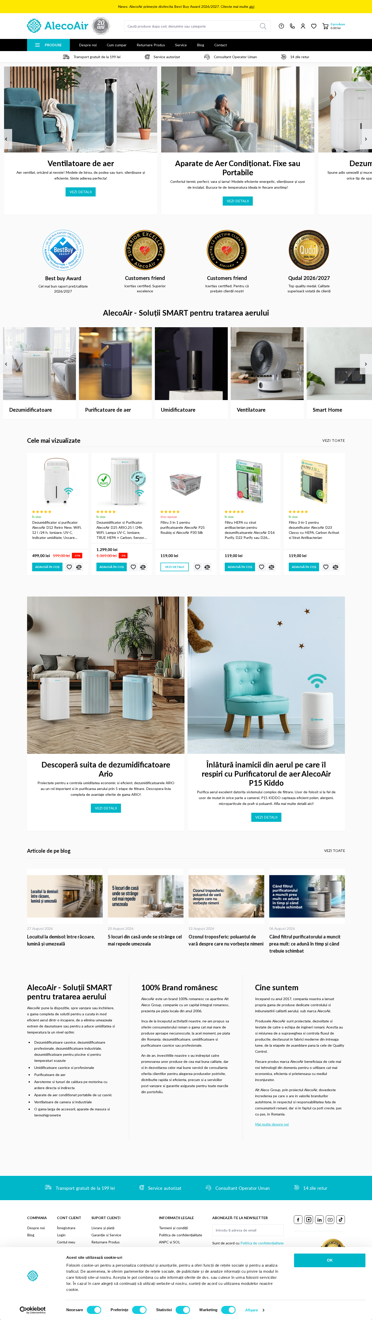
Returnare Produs (151, 45)
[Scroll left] (6, 139)
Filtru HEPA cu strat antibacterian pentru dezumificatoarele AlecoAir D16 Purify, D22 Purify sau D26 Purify (250, 530)
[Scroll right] (366, 139)
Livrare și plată (102, 1228)
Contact (220, 45)
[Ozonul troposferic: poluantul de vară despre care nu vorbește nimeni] (226, 896)
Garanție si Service (106, 1235)
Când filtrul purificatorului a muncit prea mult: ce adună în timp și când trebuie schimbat (305, 944)
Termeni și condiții (173, 1228)
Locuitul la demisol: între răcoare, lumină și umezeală (61, 940)
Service (181, 45)
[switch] (139, 1310)
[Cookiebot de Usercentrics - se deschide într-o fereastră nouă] (33, 1310)
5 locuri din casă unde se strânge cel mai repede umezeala (145, 940)
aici (251, 6)
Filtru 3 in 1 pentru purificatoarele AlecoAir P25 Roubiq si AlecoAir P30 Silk (182, 527)
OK (330, 1260)
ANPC (164, 1242)
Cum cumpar (117, 45)
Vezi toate (333, 440)
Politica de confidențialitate (180, 1235)
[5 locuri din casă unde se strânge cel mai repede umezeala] (145, 896)
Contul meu (66, 1242)
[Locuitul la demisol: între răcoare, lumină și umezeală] (65, 896)
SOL (176, 1242)
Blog (200, 45)
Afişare (251, 1310)
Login (61, 1235)
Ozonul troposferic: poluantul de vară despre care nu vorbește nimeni (226, 940)
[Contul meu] (303, 26)
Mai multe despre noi (272, 1124)
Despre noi (88, 45)
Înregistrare (66, 1228)
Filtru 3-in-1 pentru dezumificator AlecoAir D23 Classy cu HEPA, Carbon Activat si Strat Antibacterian (314, 530)
